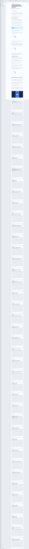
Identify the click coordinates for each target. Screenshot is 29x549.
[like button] (26, 5)
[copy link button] (26, 4)
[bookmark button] (26, 6)
